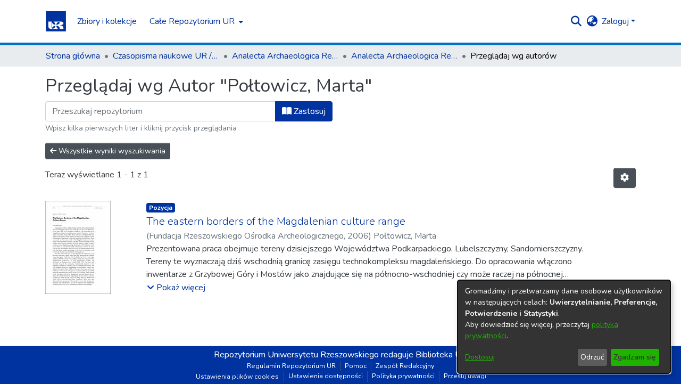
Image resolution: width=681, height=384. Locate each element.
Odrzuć (592, 357)
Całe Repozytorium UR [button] (192, 21)
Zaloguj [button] (616, 21)
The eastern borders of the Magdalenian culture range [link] (275, 221)
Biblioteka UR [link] (441, 355)
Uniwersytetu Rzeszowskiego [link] (323, 355)
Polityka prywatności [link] (403, 376)
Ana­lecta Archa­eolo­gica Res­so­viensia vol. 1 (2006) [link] (404, 56)
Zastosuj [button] (309, 111)
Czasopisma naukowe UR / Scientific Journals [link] (166, 56)
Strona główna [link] (73, 56)
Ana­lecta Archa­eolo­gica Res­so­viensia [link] (285, 56)
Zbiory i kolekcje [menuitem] (107, 21)
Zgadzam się (634, 357)
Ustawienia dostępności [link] (325, 376)
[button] (56, 21)
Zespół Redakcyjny (405, 366)
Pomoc (356, 366)
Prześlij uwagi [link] (465, 376)
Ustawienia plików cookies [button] (237, 376)
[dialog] (564, 326)
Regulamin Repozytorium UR (291, 366)
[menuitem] (195, 21)
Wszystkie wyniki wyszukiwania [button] (110, 151)
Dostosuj (480, 357)
